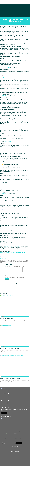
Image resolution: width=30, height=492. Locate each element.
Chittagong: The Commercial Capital (6, 318)
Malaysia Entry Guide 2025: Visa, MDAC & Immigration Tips (10, 378)
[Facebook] (2, 396)
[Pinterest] (10, 396)
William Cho (3, 67)
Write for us (3, 443)
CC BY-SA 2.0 (8, 67)
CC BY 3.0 (5, 95)
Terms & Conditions (12, 429)
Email (6, 274)
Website (6, 275)
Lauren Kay (6, 141)
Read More (1, 352)
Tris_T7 (3, 193)
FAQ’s (2, 442)
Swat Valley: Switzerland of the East (5, 252)
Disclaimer (6, 429)
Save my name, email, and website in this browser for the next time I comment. (14, 277)
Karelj (3, 77)
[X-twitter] (7, 396)
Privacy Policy (18, 429)
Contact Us (23, 429)
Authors (3, 441)
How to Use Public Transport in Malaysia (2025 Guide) (9, 348)
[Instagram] (5, 396)
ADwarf (3, 95)
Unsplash (10, 141)
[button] (13, 1)
